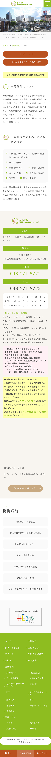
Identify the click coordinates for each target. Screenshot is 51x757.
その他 (9, 723)
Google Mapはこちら (25, 488)
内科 (8, 692)
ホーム (8, 641)
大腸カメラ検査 (37, 678)
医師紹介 (32, 641)
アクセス (43, 753)
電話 (10, 753)
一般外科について (25, 54)
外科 (32, 700)
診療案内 (9, 667)
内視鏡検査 (35, 673)
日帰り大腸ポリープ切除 (38, 693)
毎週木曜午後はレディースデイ (14, 685)
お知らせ (9, 660)
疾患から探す (34, 648)
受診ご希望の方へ (37, 654)
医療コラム (10, 717)
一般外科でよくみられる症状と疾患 (25, 62)
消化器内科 (11, 673)
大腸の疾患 (11, 729)
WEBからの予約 (27, 401)
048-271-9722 (25, 274)
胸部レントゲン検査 (39, 705)
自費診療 (10, 711)
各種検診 (10, 705)
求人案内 (32, 660)
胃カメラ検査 (12, 678)
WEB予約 (26, 753)
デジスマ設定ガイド (31, 412)
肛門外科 (10, 700)
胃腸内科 (34, 684)
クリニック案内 (13, 648)
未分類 (33, 729)
